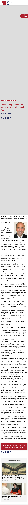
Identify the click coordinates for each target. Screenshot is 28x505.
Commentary (4, 100)
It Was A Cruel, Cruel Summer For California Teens (11, 497)
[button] (20, 3)
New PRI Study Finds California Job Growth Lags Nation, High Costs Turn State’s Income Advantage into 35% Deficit (13, 477)
